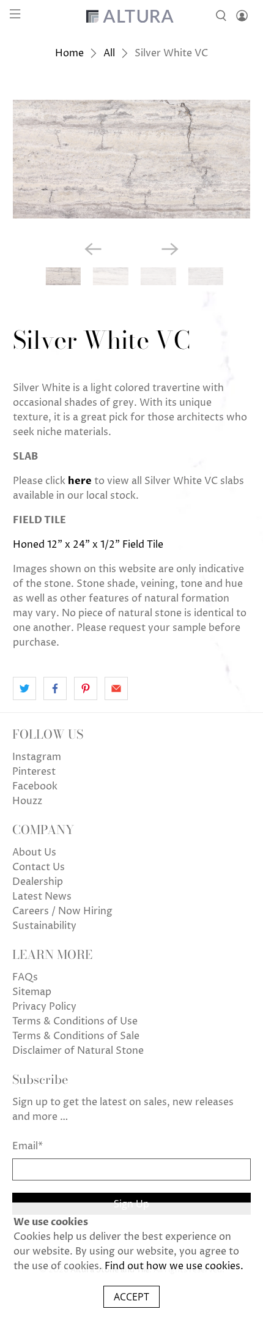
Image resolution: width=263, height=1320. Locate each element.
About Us (34, 852)
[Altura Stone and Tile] (132, 16)
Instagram (36, 757)
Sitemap (31, 992)
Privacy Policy (44, 1006)
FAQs (25, 977)
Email (27, 1146)
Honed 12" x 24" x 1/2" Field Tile (88, 544)
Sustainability (44, 926)
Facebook (34, 786)
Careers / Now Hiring (62, 911)
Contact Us (38, 867)
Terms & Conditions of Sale (75, 1036)
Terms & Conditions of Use (75, 1021)
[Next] (170, 249)
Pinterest (34, 771)
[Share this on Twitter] (24, 688)
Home (69, 53)
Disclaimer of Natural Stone (78, 1050)
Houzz (27, 801)
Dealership (37, 882)
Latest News (42, 896)
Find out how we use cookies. (174, 1266)
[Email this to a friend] (116, 688)
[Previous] (93, 249)
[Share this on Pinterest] (85, 688)
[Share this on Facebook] (55, 688)
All (109, 53)
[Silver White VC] (132, 159)
